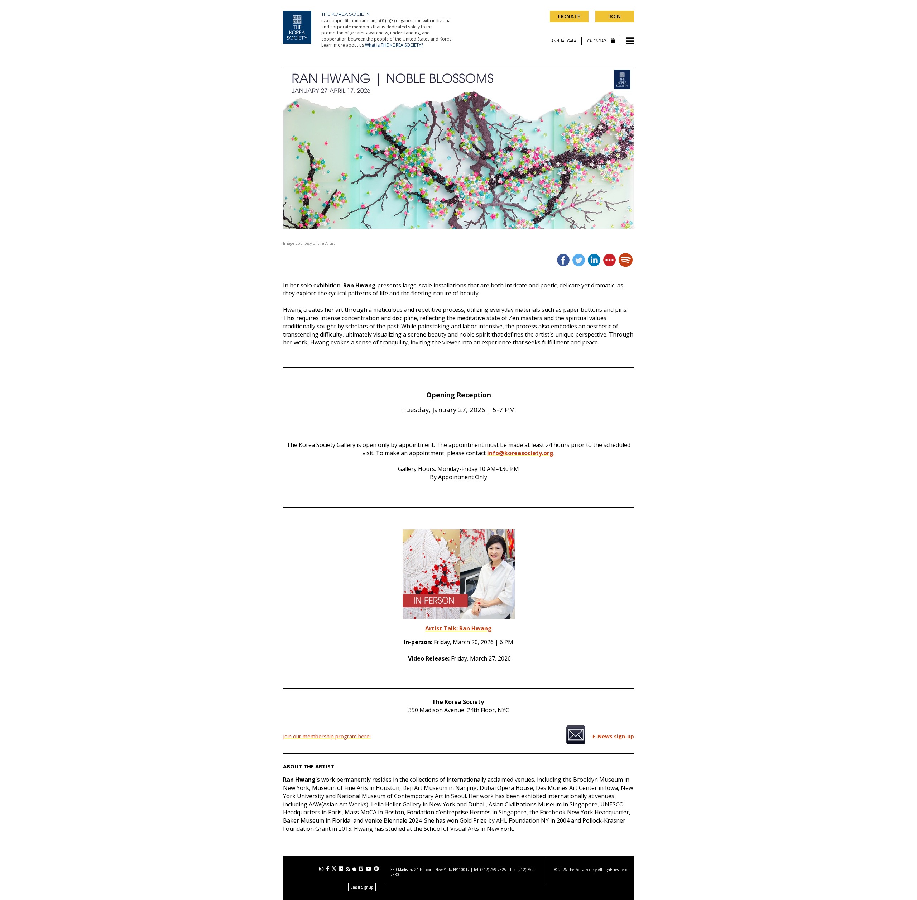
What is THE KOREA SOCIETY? (394, 45)
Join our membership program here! (327, 736)
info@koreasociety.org (520, 453)
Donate (569, 16)
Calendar (597, 40)
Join (615, 16)
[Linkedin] (341, 868)
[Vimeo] (361, 868)
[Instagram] (321, 868)
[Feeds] (348, 868)
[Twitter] (334, 868)
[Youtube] (368, 868)
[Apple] (354, 868)
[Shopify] (376, 868)
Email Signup (362, 887)
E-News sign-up (613, 736)
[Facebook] (327, 868)
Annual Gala (563, 40)
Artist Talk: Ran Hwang (458, 628)
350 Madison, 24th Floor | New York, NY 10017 (430, 869)
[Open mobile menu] (630, 41)
